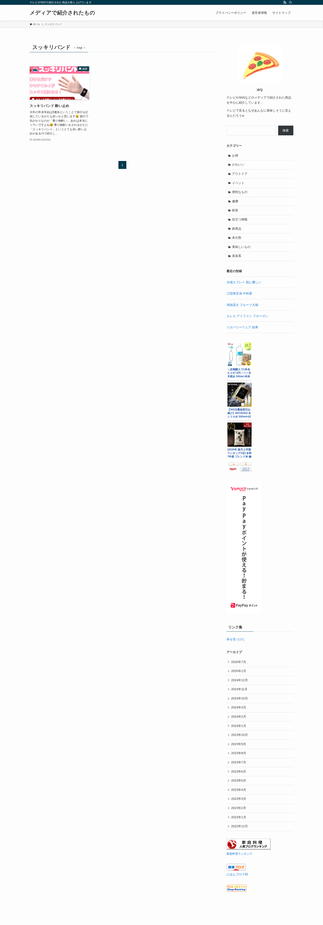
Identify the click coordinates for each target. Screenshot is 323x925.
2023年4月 (238, 789)
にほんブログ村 (237, 874)
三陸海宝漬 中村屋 (239, 293)
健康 (235, 201)
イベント (238, 183)
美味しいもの (241, 247)
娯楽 (235, 210)
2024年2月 (238, 716)
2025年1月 (238, 671)
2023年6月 (238, 771)
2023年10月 (239, 735)
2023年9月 (238, 744)
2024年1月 (238, 726)
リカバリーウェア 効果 (242, 327)
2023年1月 (238, 817)
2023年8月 (238, 753)
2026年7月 (238, 662)
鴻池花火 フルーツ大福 (242, 305)
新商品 (236, 228)
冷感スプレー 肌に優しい (244, 282)
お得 (235, 155)
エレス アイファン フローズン (247, 316)
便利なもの (239, 192)
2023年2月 (238, 808)
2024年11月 (239, 689)
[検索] (290, 2)
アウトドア (239, 173)
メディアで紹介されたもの (62, 12)
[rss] (285, 2)
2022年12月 (239, 826)
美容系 (236, 256)
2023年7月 (238, 762)
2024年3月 (238, 707)
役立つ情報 (239, 219)
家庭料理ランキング (239, 853)
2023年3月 (238, 798)
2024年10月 (239, 698)
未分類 (236, 237)
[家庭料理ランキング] (248, 848)
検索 (286, 130)
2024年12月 (239, 680)
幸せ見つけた (236, 639)
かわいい (238, 164)
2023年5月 (238, 780)
